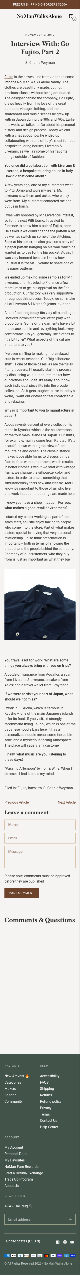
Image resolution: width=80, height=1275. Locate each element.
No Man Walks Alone (58, 1263)
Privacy (46, 1108)
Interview (35, 788)
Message (15, 846)
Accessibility (50, 1076)
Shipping (47, 1089)
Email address (18, 1214)
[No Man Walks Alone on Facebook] (57, 1242)
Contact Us (48, 1120)
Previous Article (16, 802)
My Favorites (14, 1160)
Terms (45, 1114)
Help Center (49, 1127)
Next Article (67, 802)
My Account (13, 1147)
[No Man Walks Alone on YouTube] (72, 1242)
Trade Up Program (18, 1179)
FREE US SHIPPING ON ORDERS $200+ (40, 4)
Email (12, 833)
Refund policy (51, 1101)
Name (13, 819)
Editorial (10, 1095)
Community (13, 1101)
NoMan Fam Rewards (21, 1167)
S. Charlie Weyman (58, 788)
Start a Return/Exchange (23, 1173)
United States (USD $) (23, 1241)
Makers (10, 1089)
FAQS (44, 1082)
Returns (46, 1095)
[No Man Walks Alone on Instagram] (65, 1242)
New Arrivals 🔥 (16, 1076)
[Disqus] (40, 988)
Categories (12, 1082)
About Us (11, 1186)
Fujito (8, 77)
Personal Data (15, 1154)
